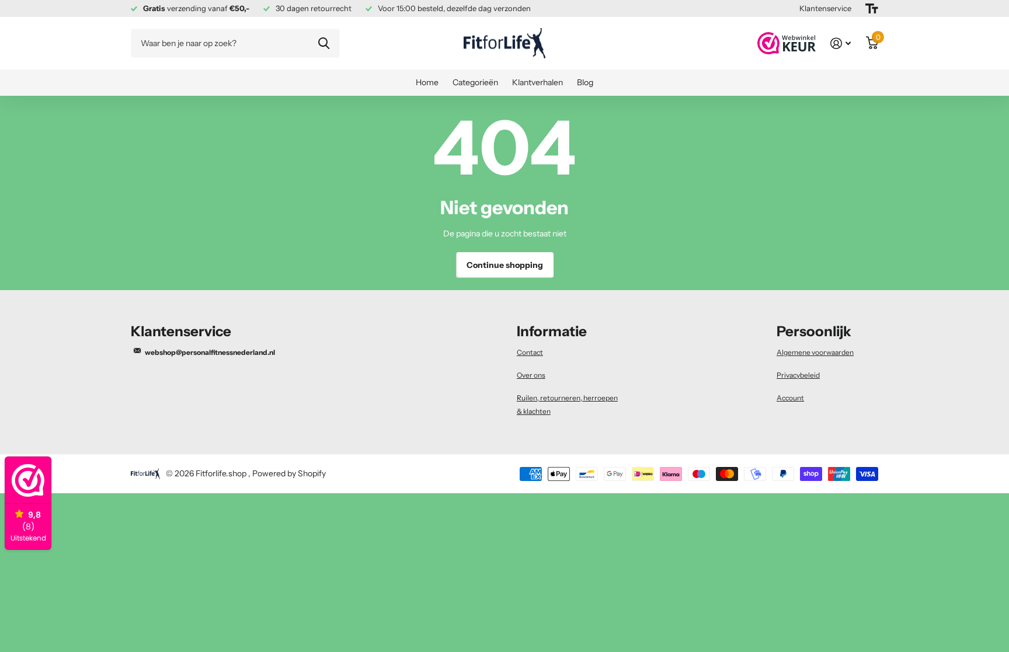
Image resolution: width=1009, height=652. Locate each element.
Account (790, 397)
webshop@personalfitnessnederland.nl (210, 352)
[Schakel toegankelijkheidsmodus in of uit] (871, 8)
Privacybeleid (798, 375)
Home (427, 82)
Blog (585, 82)
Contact (530, 352)
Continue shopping (505, 265)
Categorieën (475, 82)
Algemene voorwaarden (815, 352)
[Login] (840, 43)
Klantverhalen (537, 82)
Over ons (531, 375)
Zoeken (324, 43)
